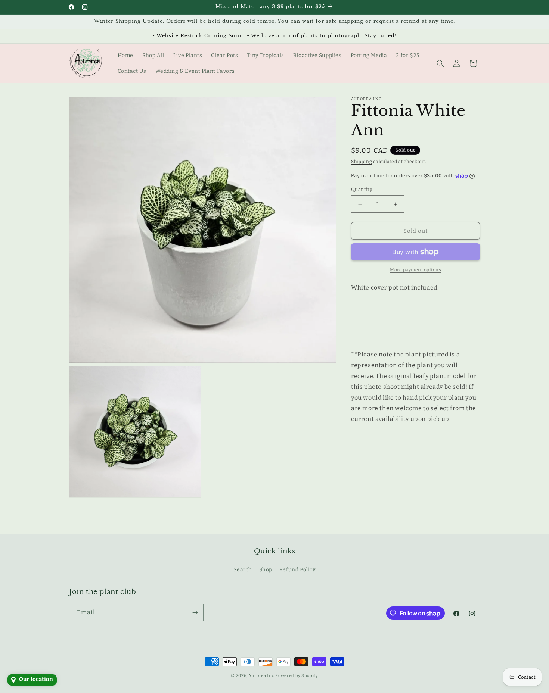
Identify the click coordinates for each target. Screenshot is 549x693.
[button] (440, 63)
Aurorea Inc (261, 675)
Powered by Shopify (296, 675)
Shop (265, 570)
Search (242, 570)
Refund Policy (297, 570)
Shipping (361, 161)
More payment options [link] (415, 269)
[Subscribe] (195, 612)
